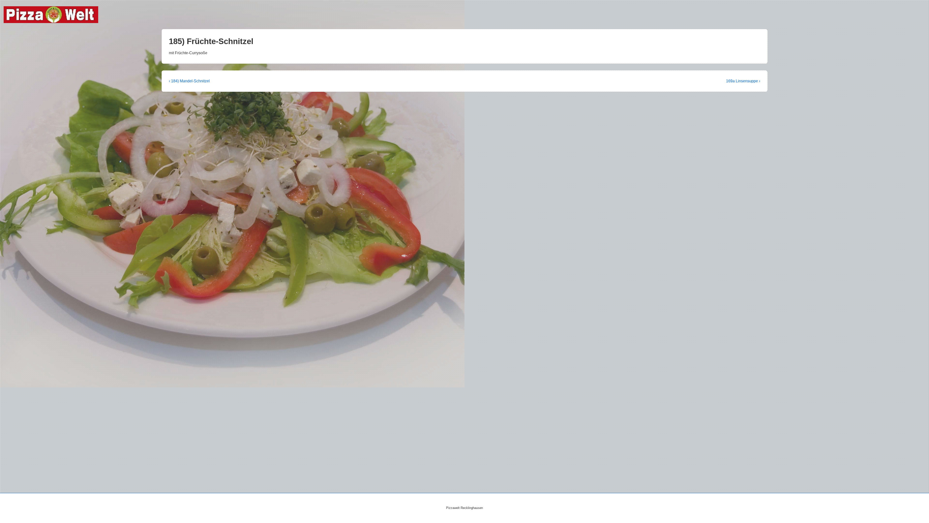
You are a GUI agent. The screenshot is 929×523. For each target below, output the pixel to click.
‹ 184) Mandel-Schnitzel (189, 81)
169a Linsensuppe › (743, 81)
